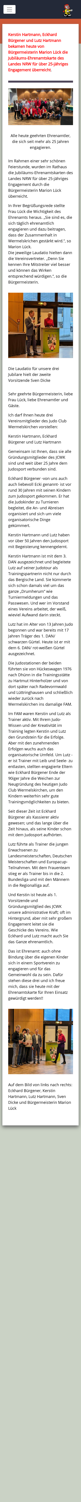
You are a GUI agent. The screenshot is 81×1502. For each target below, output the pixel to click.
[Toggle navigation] (9, 9)
